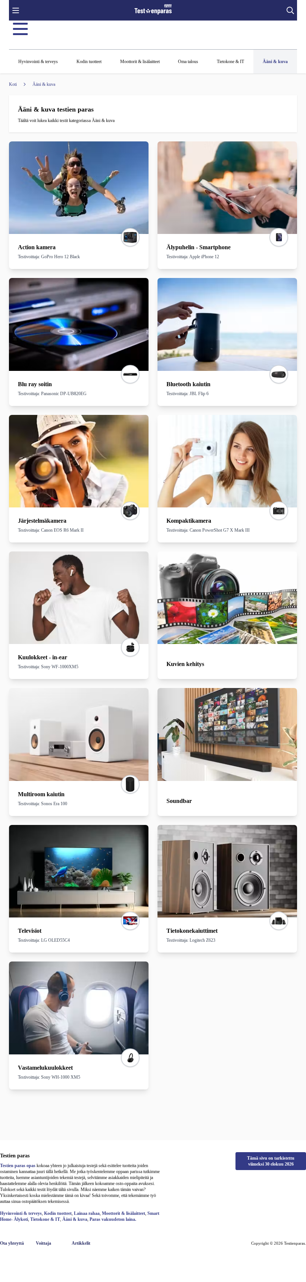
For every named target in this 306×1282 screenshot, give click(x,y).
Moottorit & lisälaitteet (123, 1213)
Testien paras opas (17, 1165)
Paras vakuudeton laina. (113, 1219)
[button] (15, 10)
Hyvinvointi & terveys (21, 1213)
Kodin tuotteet (58, 1213)
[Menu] (20, 29)
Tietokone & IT (45, 1219)
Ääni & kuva (74, 1219)
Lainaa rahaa (87, 1213)
